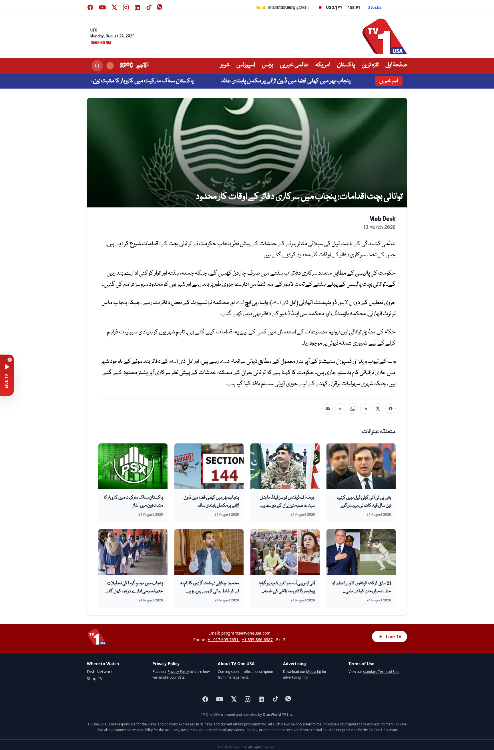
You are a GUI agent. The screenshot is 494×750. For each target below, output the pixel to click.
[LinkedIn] (365, 408)
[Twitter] (378, 408)
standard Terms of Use (381, 671)
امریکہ (322, 65)
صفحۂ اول (396, 65)
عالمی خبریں (294, 65)
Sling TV (94, 678)
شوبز (225, 65)
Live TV (393, 636)
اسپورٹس (245, 65)
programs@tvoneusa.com (245, 633)
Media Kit (313, 671)
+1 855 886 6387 (257, 639)
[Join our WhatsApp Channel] (160, 7)
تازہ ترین (370, 65)
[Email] (327, 408)
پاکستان (346, 65)
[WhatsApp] (353, 408)
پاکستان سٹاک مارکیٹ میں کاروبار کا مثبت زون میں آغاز (158, 81)
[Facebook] (390, 408)
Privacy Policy (178, 671)
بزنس (267, 65)
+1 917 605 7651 (224, 639)
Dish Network (100, 671)
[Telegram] (340, 408)
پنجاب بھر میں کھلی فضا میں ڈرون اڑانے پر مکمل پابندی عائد (310, 81)
